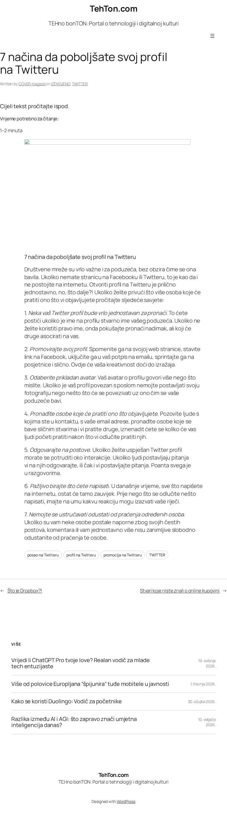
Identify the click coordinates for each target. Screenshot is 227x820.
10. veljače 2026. (207, 722)
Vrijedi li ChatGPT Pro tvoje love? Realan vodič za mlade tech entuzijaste (80, 663)
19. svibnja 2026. (207, 663)
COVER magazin (33, 83)
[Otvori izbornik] (212, 36)
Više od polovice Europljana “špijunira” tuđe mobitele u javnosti (90, 684)
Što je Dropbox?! (24, 590)
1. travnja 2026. (203, 683)
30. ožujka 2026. (202, 701)
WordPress (126, 801)
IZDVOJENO (60, 83)
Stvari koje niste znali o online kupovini (180, 590)
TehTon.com (113, 8)
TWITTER (80, 83)
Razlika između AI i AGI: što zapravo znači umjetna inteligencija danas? (74, 722)
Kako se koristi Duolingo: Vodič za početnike (66, 701)
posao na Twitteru (43, 555)
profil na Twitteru (81, 555)
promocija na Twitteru (123, 555)
